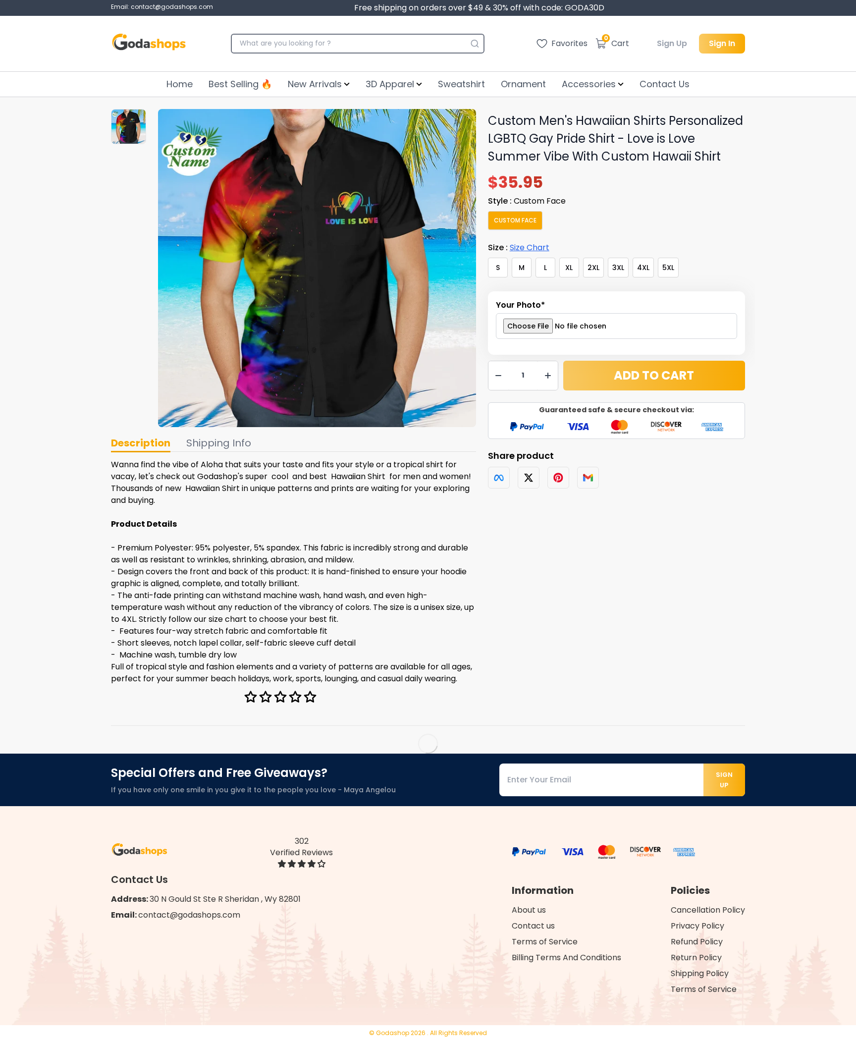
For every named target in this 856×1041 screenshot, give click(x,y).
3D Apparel (390, 84)
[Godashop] (149, 43)
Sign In (722, 43)
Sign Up (672, 43)
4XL (643, 268)
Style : (527, 201)
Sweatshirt (461, 84)
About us (529, 910)
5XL (668, 268)
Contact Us (665, 84)
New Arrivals (315, 84)
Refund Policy (697, 941)
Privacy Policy (697, 925)
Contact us (533, 925)
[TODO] (499, 478)
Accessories (589, 84)
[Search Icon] (474, 44)
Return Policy (696, 957)
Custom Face (515, 220)
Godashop (393, 1033)
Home (179, 84)
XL (569, 268)
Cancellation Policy (708, 910)
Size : (518, 247)
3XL (618, 268)
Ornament (523, 84)
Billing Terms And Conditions (566, 957)
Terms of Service (545, 941)
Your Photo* (520, 305)
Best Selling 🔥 (240, 84)
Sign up (724, 780)
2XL (593, 268)
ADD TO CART (654, 375)
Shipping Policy (700, 973)
